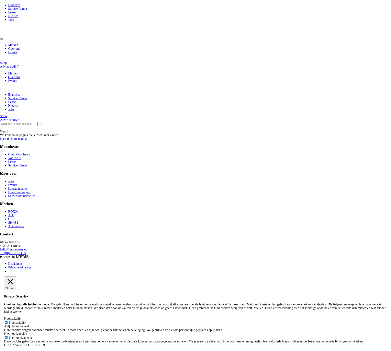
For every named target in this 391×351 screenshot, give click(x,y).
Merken (13, 45)
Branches (14, 5)
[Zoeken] (40, 124)
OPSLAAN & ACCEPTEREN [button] (24, 345)
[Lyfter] (22, 256)
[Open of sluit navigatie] (1, 39)
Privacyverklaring (19, 267)
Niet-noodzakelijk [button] (15, 333)
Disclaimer (15, 263)
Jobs (11, 19)
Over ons (14, 48)
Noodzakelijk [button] (12, 318)
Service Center (17, 8)
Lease (12, 12)
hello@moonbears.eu (13, 249)
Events (12, 52)
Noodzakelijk (17, 322)
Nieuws (13, 16)
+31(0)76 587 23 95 (13, 253)
